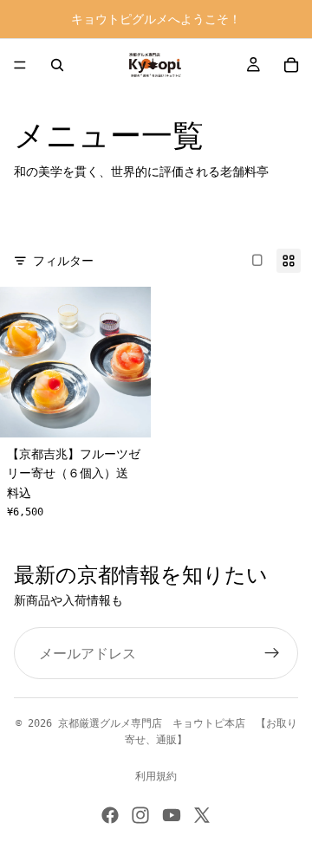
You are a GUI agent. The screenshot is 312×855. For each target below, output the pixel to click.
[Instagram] (140, 815)
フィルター (63, 261)
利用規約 (156, 776)
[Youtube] (171, 815)
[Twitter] (202, 815)
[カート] (291, 65)
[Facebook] (110, 815)
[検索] (57, 65)
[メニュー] (20, 65)
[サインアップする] (272, 653)
